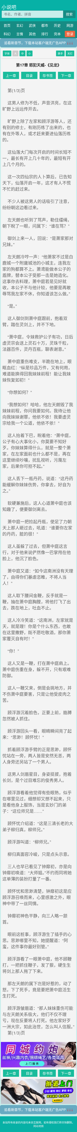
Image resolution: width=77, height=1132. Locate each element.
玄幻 (19, 25)
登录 (70, 33)
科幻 (7, 33)
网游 (70, 25)
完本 (57, 33)
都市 (44, 25)
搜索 (69, 14)
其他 (32, 33)
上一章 (11, 75)
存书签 (48, 75)
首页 (7, 25)
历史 (57, 25)
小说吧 (8, 6)
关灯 (70, 53)
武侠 (32, 25)
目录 (29, 75)
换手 (60, 53)
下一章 (66, 75)
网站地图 (38, 1126)
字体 (7, 53)
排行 (44, 33)
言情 (19, 33)
